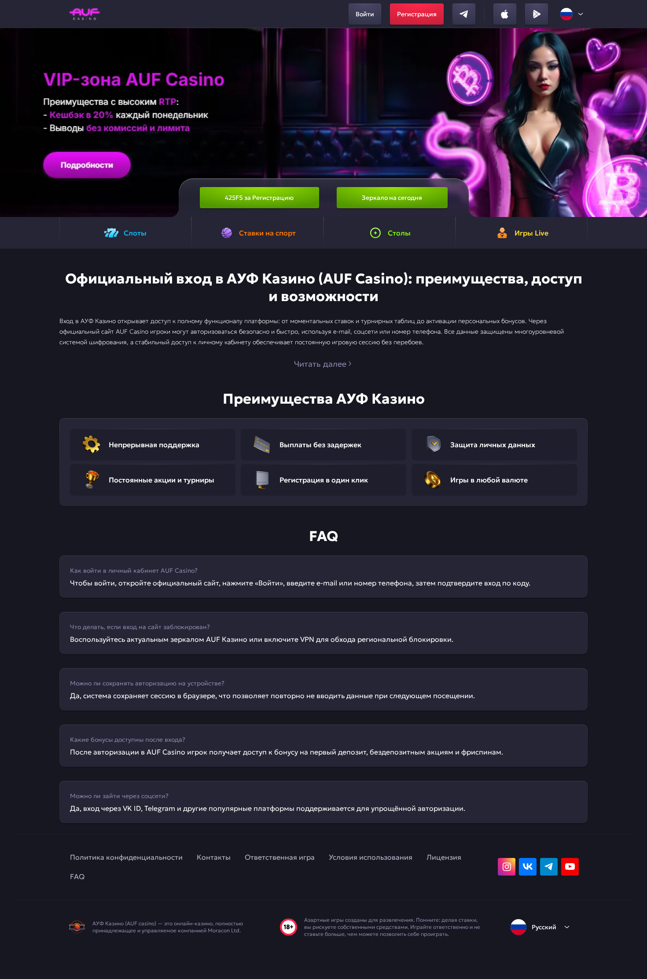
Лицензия (443, 857)
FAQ (77, 876)
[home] (84, 14)
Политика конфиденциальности (126, 857)
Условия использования (370, 857)
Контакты (214, 857)
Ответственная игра (280, 857)
